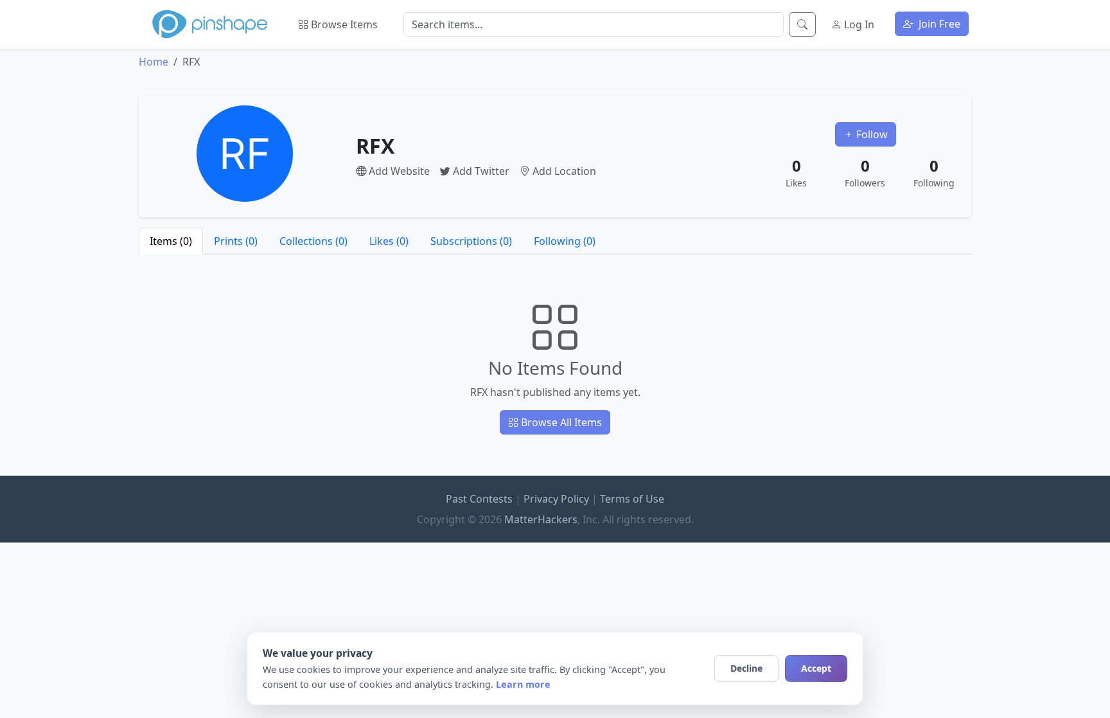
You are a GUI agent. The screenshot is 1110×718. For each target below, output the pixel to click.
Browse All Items (560, 422)
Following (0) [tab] (564, 241)
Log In (857, 24)
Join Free (938, 24)
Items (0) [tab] (171, 241)
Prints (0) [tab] (236, 241)
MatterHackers (540, 519)
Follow (871, 134)
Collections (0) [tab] (313, 241)
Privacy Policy (556, 499)
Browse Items (343, 24)
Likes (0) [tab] (389, 241)
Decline (746, 668)
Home (153, 62)
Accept (816, 668)
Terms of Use (632, 499)
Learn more (523, 684)
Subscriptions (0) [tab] (471, 241)
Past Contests (479, 499)
